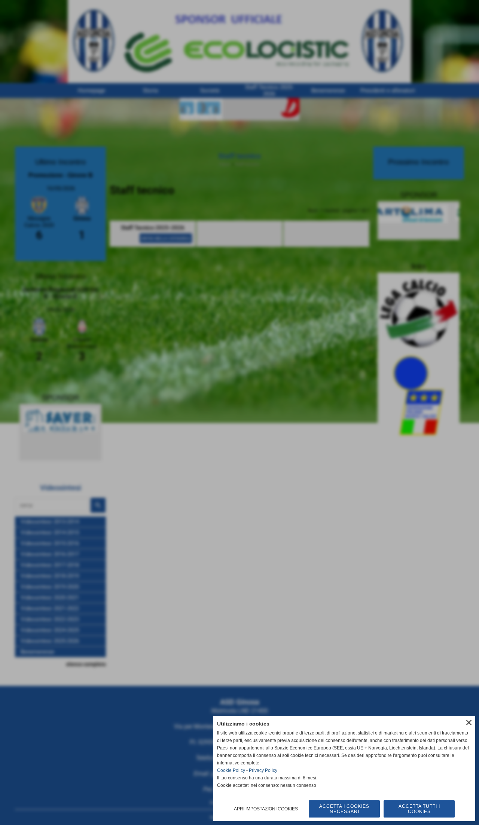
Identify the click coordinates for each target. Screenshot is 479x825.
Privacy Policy (263, 770)
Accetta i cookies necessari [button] (344, 809)
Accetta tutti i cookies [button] (419, 809)
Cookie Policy (231, 770)
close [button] (468, 722)
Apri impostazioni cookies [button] (266, 809)
